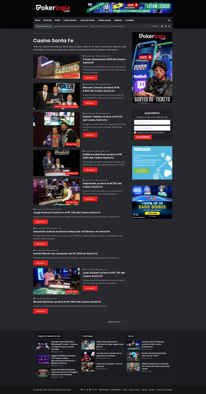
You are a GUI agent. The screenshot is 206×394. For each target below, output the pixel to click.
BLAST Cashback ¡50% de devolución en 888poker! (73, 26)
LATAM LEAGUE (104, 20)
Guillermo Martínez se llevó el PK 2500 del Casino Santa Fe (102, 156)
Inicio (37, 20)
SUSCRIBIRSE (143, 137)
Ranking (118, 20)
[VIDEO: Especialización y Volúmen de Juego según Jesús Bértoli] (88, 345)
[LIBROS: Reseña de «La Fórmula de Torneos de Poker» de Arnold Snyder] (133, 367)
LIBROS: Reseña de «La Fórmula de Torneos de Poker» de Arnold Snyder (155, 366)
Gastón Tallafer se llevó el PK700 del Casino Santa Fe (102, 118)
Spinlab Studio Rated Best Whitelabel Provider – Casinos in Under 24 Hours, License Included (64, 345)
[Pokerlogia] (53, 8)
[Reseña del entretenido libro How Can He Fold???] (133, 356)
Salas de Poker (87, 20)
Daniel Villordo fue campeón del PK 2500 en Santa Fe (65, 253)
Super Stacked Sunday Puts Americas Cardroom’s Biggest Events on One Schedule (64, 372)
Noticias (48, 20)
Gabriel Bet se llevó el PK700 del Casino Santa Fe (102, 185)
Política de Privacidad (164, 390)
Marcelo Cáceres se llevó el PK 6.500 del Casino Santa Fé (101, 89)
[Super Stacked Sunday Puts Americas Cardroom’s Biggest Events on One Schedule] (42, 372)
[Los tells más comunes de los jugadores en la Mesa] (88, 356)
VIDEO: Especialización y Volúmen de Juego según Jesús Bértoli (110, 344)
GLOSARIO (129, 20)
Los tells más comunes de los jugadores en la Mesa (109, 354)
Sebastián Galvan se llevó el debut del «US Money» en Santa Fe (71, 231)
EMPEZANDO (116, 390)
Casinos (144, 390)
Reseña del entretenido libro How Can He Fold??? (154, 354)
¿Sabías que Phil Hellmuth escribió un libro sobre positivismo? (153, 344)
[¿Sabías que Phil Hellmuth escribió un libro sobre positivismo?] (133, 345)
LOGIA (124, 390)
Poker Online (70, 20)
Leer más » (90, 78)
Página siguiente (114, 322)
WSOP (57, 20)
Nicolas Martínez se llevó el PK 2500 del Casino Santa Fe (67, 301)
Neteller (152, 390)
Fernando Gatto (90, 56)
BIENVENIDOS (104, 390)
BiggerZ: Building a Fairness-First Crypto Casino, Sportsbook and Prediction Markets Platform (63, 359)
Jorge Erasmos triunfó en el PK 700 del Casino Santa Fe (66, 212)
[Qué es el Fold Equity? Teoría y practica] (88, 367)
